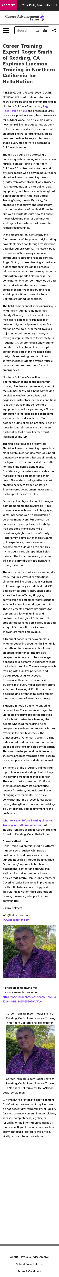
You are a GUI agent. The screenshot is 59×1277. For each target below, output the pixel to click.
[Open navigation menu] (6, 30)
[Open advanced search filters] (45, 30)
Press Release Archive (35, 1257)
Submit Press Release (29, 1264)
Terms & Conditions (29, 1271)
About (14, 1257)
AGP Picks (8, 5)
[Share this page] (54, 30)
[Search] (37, 30)
